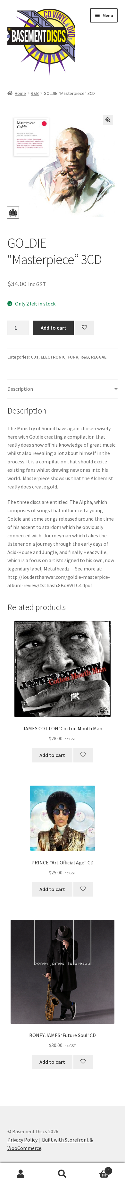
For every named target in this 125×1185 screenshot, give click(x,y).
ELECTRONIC (53, 357)
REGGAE (98, 357)
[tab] (62, 389)
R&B (35, 93)
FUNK (73, 357)
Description (20, 389)
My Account (21, 1174)
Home (20, 93)
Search (62, 1174)
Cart (96, 1168)
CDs (34, 357)
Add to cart (53, 327)
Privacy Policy (22, 1139)
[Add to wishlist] (84, 328)
